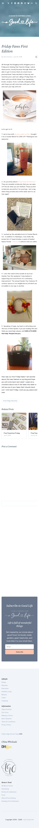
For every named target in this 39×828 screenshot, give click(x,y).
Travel (4, 698)
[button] (36, 57)
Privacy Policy (6, 725)
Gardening (5, 789)
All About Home (7, 786)
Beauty (4, 695)
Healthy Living (6, 691)
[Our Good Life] (19, 21)
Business (5, 685)
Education (5, 688)
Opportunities (7, 709)
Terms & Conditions (8, 722)
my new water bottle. (22, 134)
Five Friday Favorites (10, 401)
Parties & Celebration (9, 792)
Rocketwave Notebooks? (27, 182)
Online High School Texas (10, 734)
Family (4, 682)
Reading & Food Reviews (10, 801)
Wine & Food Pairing (9, 798)
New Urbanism (7, 719)
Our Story (5, 712)
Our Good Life (28, 820)
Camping (5, 701)
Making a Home (7, 715)
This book (16, 242)
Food (3, 795)
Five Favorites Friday (12, 433)
